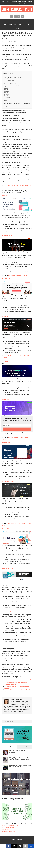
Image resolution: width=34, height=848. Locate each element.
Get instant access (17, 429)
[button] (17, 418)
